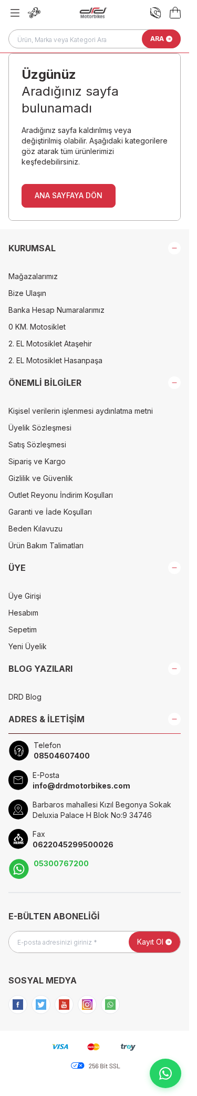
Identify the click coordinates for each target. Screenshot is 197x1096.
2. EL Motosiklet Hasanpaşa (55, 360)
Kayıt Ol (150, 941)
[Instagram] (87, 1004)
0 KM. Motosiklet (37, 326)
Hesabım (23, 612)
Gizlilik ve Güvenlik (40, 478)
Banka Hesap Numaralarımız (56, 309)
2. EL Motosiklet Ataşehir (50, 343)
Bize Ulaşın (27, 293)
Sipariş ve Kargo (37, 461)
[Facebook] (17, 1004)
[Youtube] (64, 1004)
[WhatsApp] (110, 1004)
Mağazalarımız (33, 276)
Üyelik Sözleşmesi (39, 427)
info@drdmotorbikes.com (81, 785)
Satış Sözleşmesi (37, 444)
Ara (157, 39)
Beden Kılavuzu (35, 528)
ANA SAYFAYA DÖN (68, 195)
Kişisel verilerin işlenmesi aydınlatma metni (80, 410)
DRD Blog (25, 696)
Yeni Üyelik (27, 646)
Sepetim (22, 629)
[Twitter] (41, 1004)
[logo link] (93, 12)
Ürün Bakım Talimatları (46, 545)
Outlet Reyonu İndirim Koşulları (60, 494)
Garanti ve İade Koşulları (50, 511)
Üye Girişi (24, 595)
